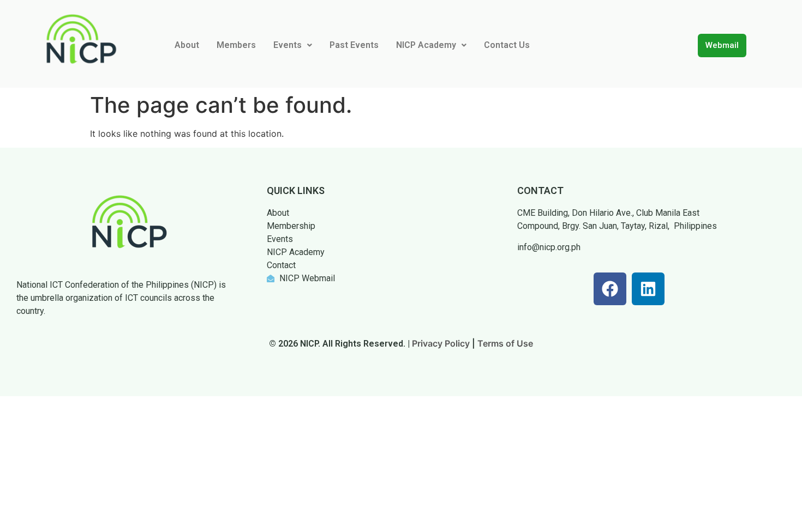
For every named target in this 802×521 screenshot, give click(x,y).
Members (236, 45)
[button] (293, 45)
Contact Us (507, 45)
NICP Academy (426, 45)
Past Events (354, 45)
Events (287, 45)
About (187, 45)
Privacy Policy (441, 343)
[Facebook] (610, 288)
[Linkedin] (648, 288)
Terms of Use (505, 343)
